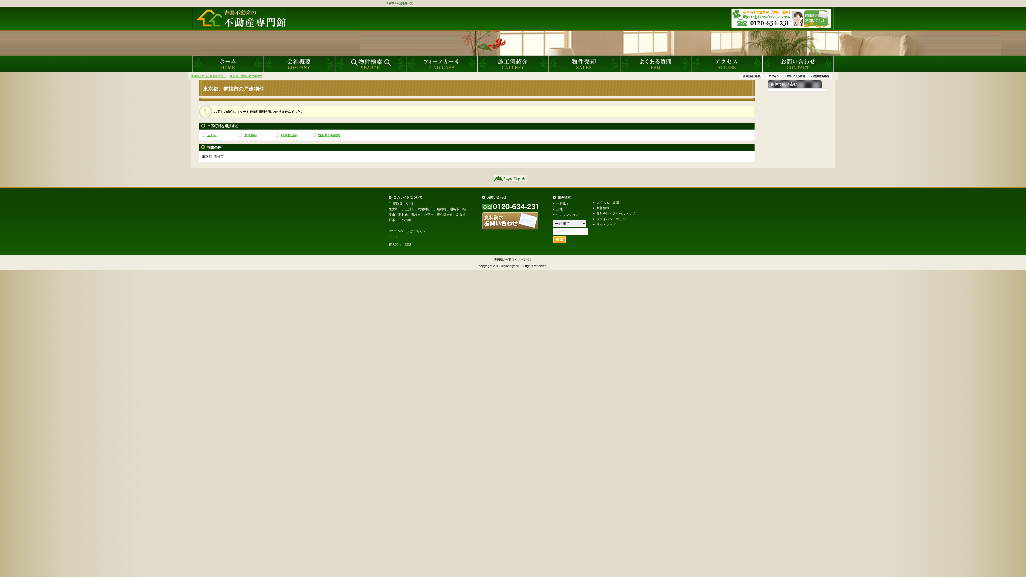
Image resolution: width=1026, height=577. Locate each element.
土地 (559, 209)
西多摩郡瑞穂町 (329, 135)
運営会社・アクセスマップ (615, 214)
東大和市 (250, 135)
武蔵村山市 (289, 135)
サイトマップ (606, 225)
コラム (393, 236)
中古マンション (567, 215)
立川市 (212, 135)
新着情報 (602, 208)
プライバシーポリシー (612, 219)
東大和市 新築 (400, 245)
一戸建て (562, 204)
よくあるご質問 (607, 203)
